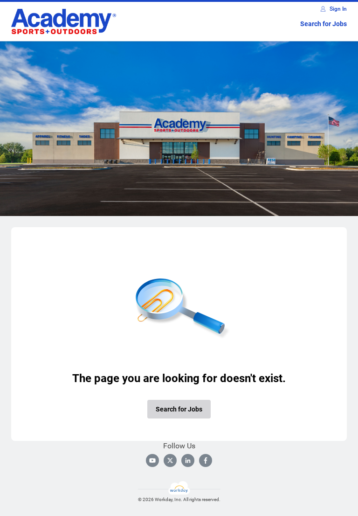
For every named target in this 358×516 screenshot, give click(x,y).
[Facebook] (205, 460)
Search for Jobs (323, 24)
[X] (170, 460)
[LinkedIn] (187, 460)
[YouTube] (152, 460)
